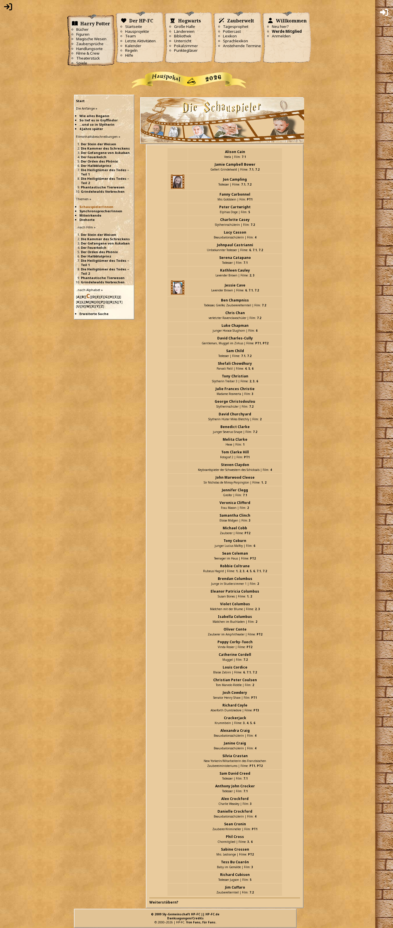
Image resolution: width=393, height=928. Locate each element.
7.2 (257, 169)
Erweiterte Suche (93, 314)
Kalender (133, 45)
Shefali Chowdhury (235, 363)
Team (130, 36)
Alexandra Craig (235, 730)
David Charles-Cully (235, 338)
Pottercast (232, 31)
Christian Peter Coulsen (235, 679)
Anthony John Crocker (235, 786)
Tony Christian (235, 376)
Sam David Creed (235, 773)
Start (80, 101)
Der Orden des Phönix (99, 161)
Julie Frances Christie (235, 388)
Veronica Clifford (235, 502)
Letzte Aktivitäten (140, 40)
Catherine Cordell (235, 654)
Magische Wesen (91, 38)
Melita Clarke (235, 439)
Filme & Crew (87, 53)
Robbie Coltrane (235, 566)
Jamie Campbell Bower (235, 164)
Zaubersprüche (90, 43)
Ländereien (184, 31)
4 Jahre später (91, 129)
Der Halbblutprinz (96, 165)
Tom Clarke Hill (235, 452)
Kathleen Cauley (235, 270)
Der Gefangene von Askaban (105, 152)
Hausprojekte (137, 31)
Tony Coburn (235, 540)
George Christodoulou (235, 401)
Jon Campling (235, 179)
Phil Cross (235, 836)
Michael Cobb (235, 528)
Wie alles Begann (94, 116)
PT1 (250, 199)
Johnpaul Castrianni (235, 244)
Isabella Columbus (235, 616)
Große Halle (184, 26)
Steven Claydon (235, 464)
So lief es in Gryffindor (98, 120)
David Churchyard (235, 414)
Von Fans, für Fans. (201, 922)
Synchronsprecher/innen (100, 211)
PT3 (256, 710)
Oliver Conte (235, 629)
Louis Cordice (235, 667)
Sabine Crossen (235, 849)
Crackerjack (235, 717)
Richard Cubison (235, 874)
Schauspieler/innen (96, 207)
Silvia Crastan (235, 755)
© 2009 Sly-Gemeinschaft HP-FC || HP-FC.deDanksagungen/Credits (185, 916)
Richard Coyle (234, 705)
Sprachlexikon (235, 40)
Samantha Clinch (235, 515)
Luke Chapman (235, 325)
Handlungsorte (89, 48)
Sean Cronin (235, 824)
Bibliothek (182, 36)
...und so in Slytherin (97, 124)
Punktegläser (186, 50)
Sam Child (235, 350)
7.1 (244, 157)
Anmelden (281, 36)
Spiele (81, 63)
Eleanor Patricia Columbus (235, 591)
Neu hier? (280, 26)
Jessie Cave (235, 285)
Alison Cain (235, 151)
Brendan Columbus (235, 578)
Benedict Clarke (235, 426)
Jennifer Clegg (235, 490)
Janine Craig (235, 743)
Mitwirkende (90, 215)
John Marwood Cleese (235, 477)
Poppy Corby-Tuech (235, 641)
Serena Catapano (235, 257)
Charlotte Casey (235, 219)
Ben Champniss (235, 300)
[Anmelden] (8, 8)
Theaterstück (88, 58)
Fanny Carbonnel (235, 194)
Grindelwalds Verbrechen (103, 191)
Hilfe (129, 55)
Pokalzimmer (186, 45)
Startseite (133, 26)
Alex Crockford (235, 798)
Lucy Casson (235, 232)
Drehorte (87, 219)
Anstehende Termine (242, 45)
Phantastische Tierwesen (103, 187)
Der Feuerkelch (93, 157)
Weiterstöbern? (163, 902)
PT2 (265, 343)
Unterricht (182, 40)
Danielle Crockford (235, 811)
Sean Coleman (235, 553)
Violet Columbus (235, 604)
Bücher (82, 29)
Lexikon (230, 36)
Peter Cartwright (235, 207)
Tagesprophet (235, 26)
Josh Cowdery (235, 692)
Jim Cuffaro (235, 887)
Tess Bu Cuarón (235, 862)
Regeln (131, 50)
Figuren (82, 34)
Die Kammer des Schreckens (105, 148)
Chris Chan (235, 312)
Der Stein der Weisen (98, 144)
